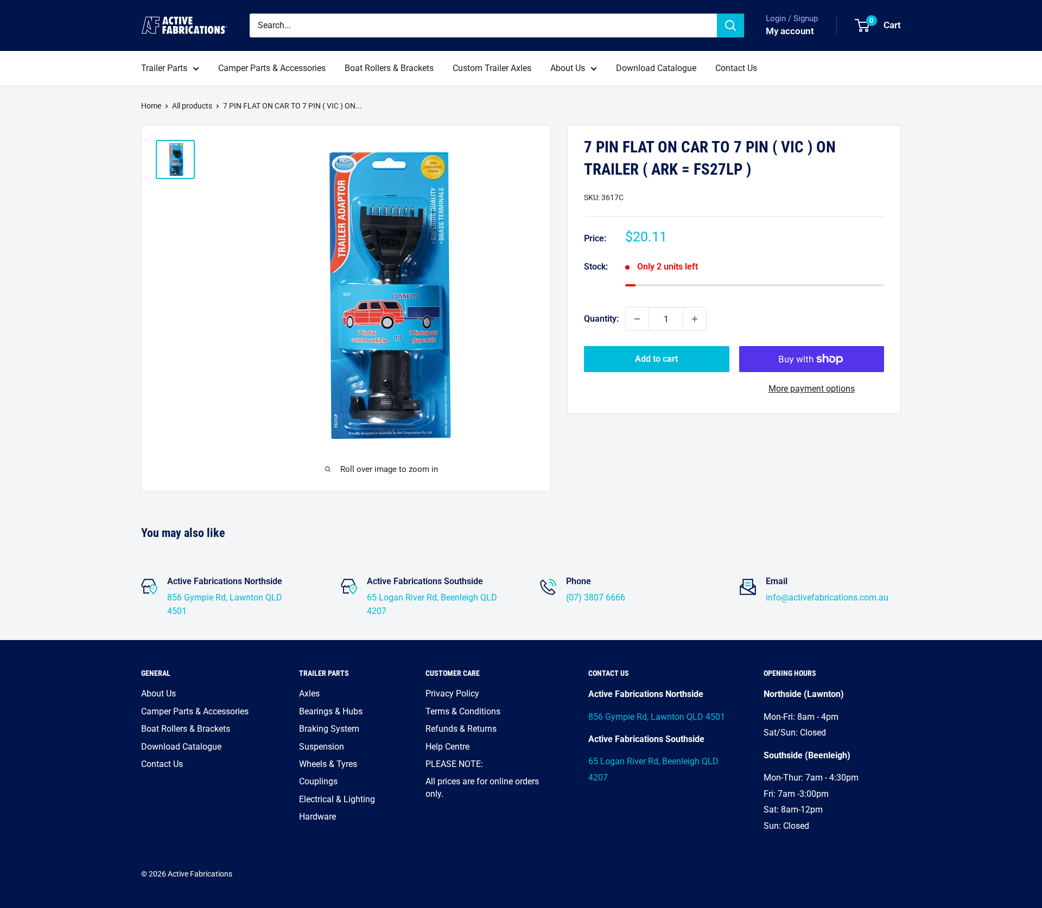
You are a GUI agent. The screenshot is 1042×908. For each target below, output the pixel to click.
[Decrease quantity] (637, 319)
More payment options (811, 388)
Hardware (317, 816)
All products (192, 105)
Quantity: (601, 319)
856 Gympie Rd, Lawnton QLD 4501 (656, 717)
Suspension (321, 746)
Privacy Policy (452, 693)
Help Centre (447, 746)
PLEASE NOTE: (454, 764)
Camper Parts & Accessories (272, 68)
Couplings (318, 781)
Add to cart (656, 359)
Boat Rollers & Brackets (389, 68)
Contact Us (736, 68)
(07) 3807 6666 (595, 597)
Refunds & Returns (461, 729)
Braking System (329, 729)
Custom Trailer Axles (492, 68)
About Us (567, 68)
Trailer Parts (164, 68)
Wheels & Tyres (328, 764)
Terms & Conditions (462, 711)
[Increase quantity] (694, 319)
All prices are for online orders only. (482, 787)
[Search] (730, 25)
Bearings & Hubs (331, 711)
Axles (309, 693)
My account (790, 30)
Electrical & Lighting (337, 799)
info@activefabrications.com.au (827, 597)
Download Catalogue (656, 68)
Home (151, 105)
